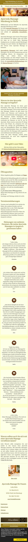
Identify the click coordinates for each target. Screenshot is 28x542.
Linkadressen (5, 513)
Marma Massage (7, 63)
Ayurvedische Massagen (8, 50)
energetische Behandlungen (19, 30)
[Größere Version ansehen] (14, 470)
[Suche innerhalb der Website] (1, 6)
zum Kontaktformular (14, 499)
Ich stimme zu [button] (20, 539)
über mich (14, 478)
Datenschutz (4, 507)
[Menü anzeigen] (26, 6)
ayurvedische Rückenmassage (15, 61)
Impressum (4, 504)
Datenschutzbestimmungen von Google (15, 149)
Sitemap (3, 510)
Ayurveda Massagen (12, 28)
